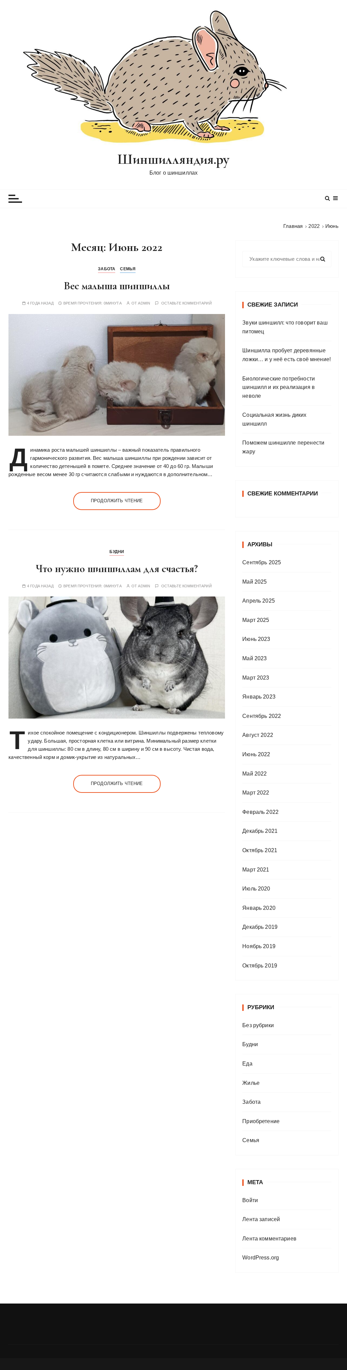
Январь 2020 (258, 908)
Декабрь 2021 (260, 831)
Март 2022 (255, 793)
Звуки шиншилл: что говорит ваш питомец (285, 327)
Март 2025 (255, 620)
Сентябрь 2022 (261, 716)
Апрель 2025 (258, 601)
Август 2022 (257, 735)
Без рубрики (258, 1025)
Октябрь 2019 (259, 965)
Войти (250, 1200)
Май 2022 (254, 774)
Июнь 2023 (256, 639)
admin (144, 303)
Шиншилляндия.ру (173, 159)
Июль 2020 (256, 889)
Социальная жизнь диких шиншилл (274, 419)
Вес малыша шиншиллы (117, 285)
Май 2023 (254, 658)
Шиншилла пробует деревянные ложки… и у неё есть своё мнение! (286, 355)
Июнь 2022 (256, 754)
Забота (106, 269)
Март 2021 (255, 870)
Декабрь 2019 (260, 927)
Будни (116, 551)
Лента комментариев (269, 1238)
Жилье (251, 1083)
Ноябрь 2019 (258, 946)
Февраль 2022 (260, 812)
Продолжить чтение (117, 500)
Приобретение (261, 1121)
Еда (247, 1063)
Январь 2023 (258, 697)
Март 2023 (255, 678)
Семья (128, 269)
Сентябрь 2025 (261, 562)
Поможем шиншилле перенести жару (283, 447)
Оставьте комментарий (186, 303)
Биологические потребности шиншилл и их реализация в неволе (278, 387)
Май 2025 (254, 582)
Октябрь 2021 (259, 850)
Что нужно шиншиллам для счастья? (117, 568)
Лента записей (261, 1219)
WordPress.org (260, 1257)
